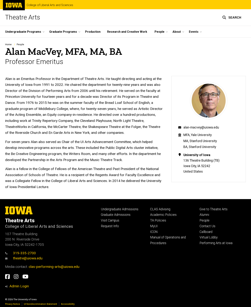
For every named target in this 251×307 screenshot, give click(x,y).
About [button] (177, 31)
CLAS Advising (160, 209)
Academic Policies (163, 215)
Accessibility (68, 304)
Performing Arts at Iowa (216, 243)
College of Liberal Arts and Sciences (50, 5)
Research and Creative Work (127, 31)
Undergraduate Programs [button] (23, 31)
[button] (232, 17)
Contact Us (207, 226)
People (20, 44)
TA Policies (158, 220)
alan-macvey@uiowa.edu (201, 127)
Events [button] (193, 31)
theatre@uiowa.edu (27, 258)
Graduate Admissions (115, 215)
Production (93, 31)
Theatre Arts (22, 17)
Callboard (206, 232)
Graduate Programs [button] (63, 31)
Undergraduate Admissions (119, 209)
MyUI (154, 226)
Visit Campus (110, 220)
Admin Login (19, 286)
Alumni (204, 215)
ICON (154, 232)
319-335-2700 (24, 253)
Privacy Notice (12, 304)
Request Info (110, 226)
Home (8, 44)
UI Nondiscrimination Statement (40, 304)
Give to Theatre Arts (213, 209)
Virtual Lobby (209, 237)
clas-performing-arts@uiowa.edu (54, 267)
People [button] (159, 31)
